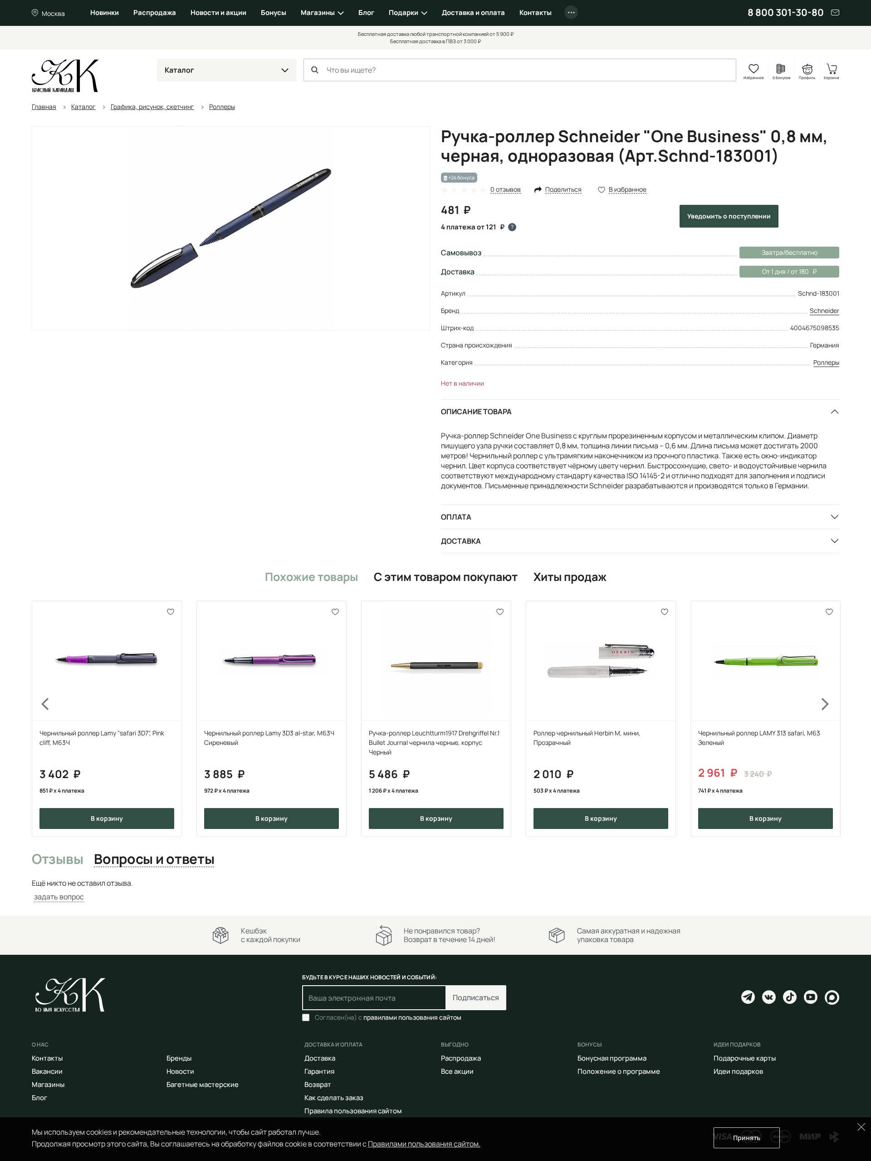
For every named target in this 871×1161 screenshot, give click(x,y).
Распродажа (154, 12)
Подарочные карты (745, 1058)
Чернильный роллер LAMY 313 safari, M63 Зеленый (759, 738)
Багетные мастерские (202, 1084)
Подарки (403, 12)
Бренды (178, 1058)
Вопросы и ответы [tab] (154, 859)
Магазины (318, 12)
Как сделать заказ (333, 1097)
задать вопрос (59, 897)
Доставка (461, 541)
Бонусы (273, 12)
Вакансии (47, 1071)
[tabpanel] (435, 890)
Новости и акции (218, 12)
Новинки (104, 12)
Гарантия (319, 1071)
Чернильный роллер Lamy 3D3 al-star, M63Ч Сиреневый (269, 738)
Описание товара (476, 412)
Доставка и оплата (473, 12)
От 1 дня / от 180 (774, 271)
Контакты (535, 12)
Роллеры (826, 362)
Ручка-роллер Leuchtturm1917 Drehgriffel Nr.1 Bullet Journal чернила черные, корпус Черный (434, 742)
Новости (180, 1071)
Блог (366, 12)
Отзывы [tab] (57, 859)
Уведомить (729, 216)
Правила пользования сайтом (353, 1111)
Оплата (456, 517)
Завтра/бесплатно (789, 252)
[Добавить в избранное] (171, 611)
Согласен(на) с (388, 1017)
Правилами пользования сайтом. (424, 1144)
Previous (40, 718)
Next (831, 718)
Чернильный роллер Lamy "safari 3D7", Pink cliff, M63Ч (101, 738)
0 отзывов (505, 190)
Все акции (457, 1071)
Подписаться (476, 997)
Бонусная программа (611, 1058)
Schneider (824, 310)
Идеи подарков (738, 1071)
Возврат (317, 1084)
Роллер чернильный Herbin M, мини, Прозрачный (587, 738)
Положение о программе (618, 1071)
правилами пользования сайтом (412, 1017)
